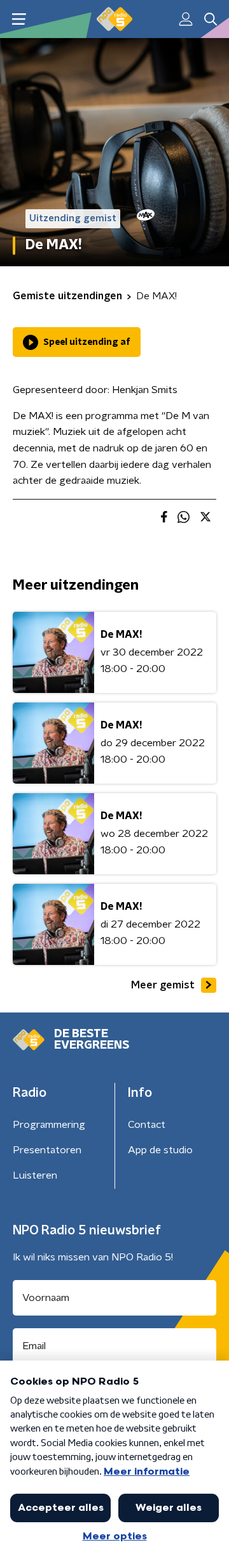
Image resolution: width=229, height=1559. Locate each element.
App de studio (160, 1150)
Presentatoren (47, 1150)
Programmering (49, 1125)
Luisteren (35, 1175)
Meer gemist (163, 985)
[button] (18, 19)
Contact (146, 1125)
